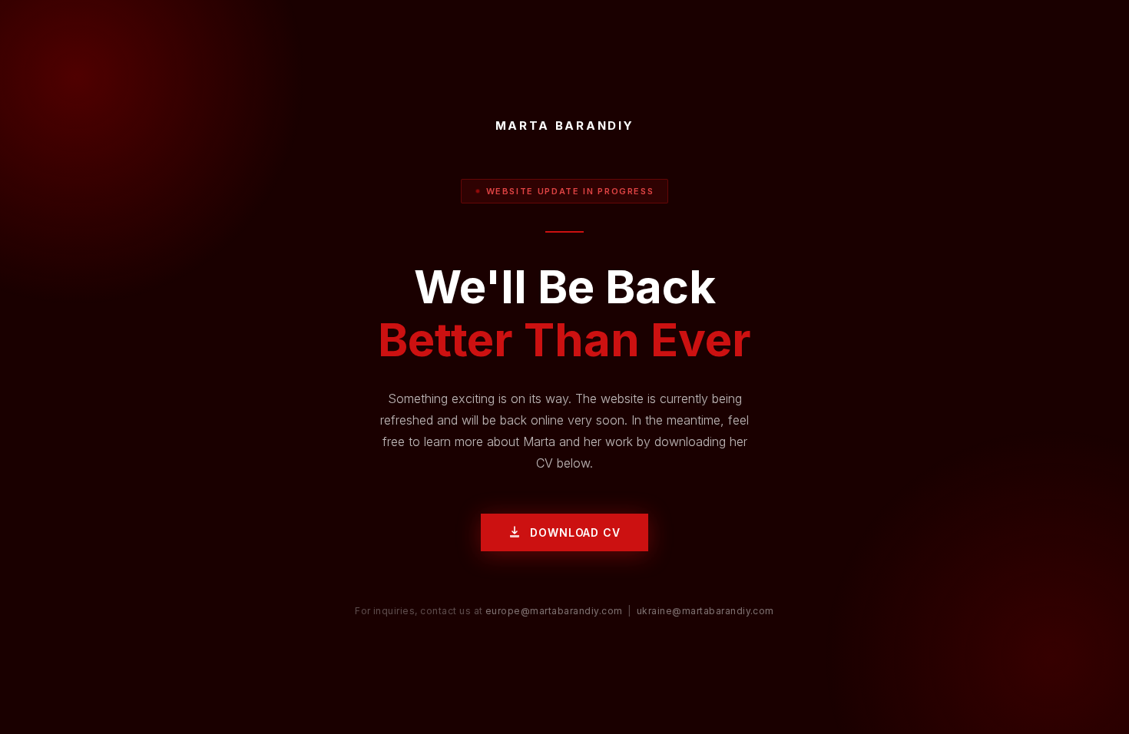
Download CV (575, 532)
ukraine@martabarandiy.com (705, 611)
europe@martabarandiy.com (554, 611)
